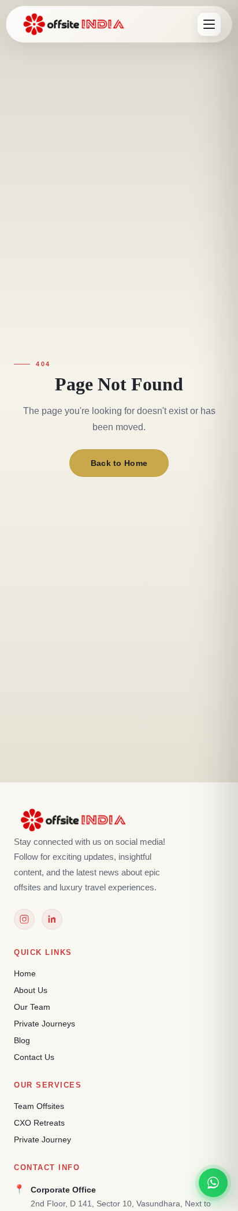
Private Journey (42, 1139)
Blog (22, 1040)
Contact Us (34, 1057)
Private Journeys (44, 1023)
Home (25, 973)
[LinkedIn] (52, 919)
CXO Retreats (39, 1122)
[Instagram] (24, 919)
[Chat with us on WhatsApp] (213, 1182)
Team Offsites (39, 1106)
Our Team (32, 1006)
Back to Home (119, 463)
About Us (30, 990)
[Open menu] (209, 24)
